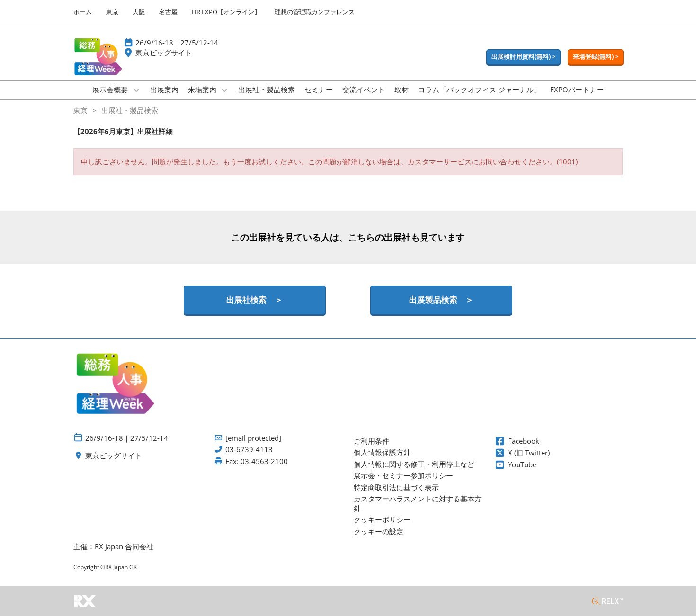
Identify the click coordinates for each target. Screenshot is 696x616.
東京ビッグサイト (163, 52)
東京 (112, 12)
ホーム (82, 12)
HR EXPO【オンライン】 (226, 12)
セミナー (318, 89)
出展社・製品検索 (266, 89)
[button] (523, 56)
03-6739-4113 (249, 449)
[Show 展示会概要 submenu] (136, 90)
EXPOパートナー (577, 89)
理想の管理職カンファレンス (315, 12)
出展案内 (164, 89)
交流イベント (363, 89)
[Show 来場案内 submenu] (225, 90)
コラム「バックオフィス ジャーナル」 (479, 89)
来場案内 (203, 89)
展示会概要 (111, 89)
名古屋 (168, 12)
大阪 (139, 12)
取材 (401, 89)
